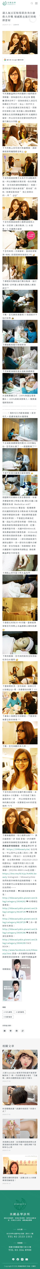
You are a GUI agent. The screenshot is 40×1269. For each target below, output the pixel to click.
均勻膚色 (8, 1012)
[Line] (10, 1031)
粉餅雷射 (8, 1017)
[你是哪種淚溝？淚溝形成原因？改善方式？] (20, 1095)
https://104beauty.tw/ (18, 849)
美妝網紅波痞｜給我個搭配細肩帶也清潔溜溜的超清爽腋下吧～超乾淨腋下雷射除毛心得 (19, 1144)
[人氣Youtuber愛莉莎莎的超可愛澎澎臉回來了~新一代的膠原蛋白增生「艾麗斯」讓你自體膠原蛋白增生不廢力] (20, 1059)
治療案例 (16, 25)
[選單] (36, 3)
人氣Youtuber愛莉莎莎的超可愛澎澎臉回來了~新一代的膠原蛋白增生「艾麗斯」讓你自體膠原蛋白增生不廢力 (20, 1075)
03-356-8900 (23, 1249)
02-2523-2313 (23, 1236)
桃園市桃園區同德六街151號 (20, 1247)
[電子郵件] (4, 1031)
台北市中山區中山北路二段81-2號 (20, 1233)
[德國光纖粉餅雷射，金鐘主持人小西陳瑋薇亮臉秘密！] (20, 1164)
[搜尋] (32, 3)
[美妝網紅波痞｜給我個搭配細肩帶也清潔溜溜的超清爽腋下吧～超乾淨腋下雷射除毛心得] (20, 1128)
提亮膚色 (20, 1012)
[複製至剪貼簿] (22, 1031)
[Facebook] (16, 1031)
